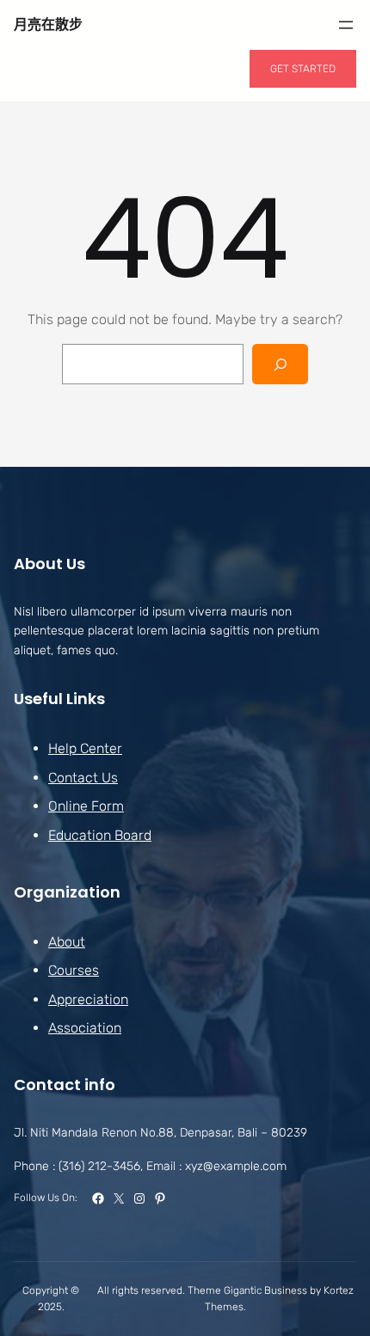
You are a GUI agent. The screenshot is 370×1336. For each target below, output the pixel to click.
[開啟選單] (346, 25)
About (66, 942)
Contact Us (83, 777)
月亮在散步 (48, 24)
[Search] (280, 364)
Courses (73, 970)
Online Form (86, 806)
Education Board (99, 835)
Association (84, 1028)
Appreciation (88, 999)
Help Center (85, 748)
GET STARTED (303, 69)
